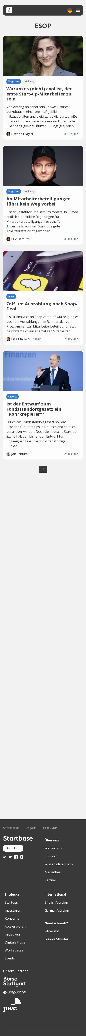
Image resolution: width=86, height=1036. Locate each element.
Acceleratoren (15, 926)
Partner (50, 880)
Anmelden (13, 848)
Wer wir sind (54, 848)
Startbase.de (11, 828)
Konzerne (12, 918)
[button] (70, 10)
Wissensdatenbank (59, 864)
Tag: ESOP (49, 828)
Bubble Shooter (56, 939)
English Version (56, 902)
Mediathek (53, 872)
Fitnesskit (52, 931)
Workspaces (14, 950)
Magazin (30, 828)
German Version (57, 910)
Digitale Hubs (15, 942)
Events (10, 958)
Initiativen (12, 934)
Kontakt (51, 856)
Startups (11, 902)
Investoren (13, 910)
